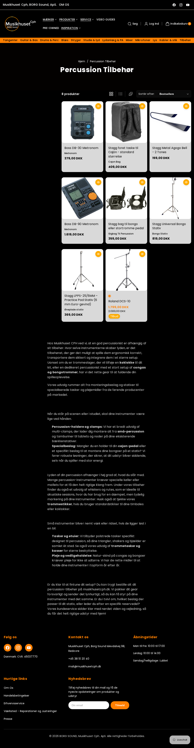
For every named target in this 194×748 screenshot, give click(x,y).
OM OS (64, 4)
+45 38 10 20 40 (78, 659)
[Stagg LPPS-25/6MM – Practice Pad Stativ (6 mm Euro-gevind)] (82, 270)
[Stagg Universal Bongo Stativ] (170, 198)
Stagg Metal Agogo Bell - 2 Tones (169, 150)
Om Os (8, 688)
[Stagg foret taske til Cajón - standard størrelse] (126, 122)
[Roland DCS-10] (126, 270)
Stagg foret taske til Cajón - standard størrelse (123, 152)
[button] (132, 24)
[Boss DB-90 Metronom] (82, 198)
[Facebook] (7, 647)
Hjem (81, 61)
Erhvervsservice (14, 703)
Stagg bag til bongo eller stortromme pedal (126, 226)
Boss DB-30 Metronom (81, 148)
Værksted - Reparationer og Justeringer (30, 711)
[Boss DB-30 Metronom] (82, 122)
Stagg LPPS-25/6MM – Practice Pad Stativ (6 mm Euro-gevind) (81, 300)
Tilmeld (120, 705)
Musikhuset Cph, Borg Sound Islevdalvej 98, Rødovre (96, 648)
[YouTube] (29, 647)
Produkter (67, 19)
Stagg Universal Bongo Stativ (169, 226)
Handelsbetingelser (16, 695)
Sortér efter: (146, 94)
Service (85, 19)
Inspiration (69, 28)
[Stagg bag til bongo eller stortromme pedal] (126, 198)
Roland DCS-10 (119, 301)
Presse (8, 719)
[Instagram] (18, 647)
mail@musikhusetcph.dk (84, 666)
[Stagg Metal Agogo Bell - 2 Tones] (170, 122)
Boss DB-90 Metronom (81, 224)
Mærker (48, 19)
